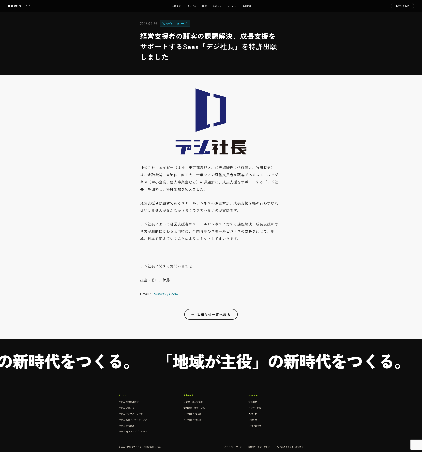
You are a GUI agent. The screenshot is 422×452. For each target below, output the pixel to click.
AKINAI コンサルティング (131, 413)
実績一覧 (252, 413)
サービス (191, 6)
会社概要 (247, 6)
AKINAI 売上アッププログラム (133, 431)
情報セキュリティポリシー (260, 446)
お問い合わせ (254, 425)
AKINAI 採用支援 (126, 425)
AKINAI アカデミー (127, 407)
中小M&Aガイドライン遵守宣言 (289, 446)
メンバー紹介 (254, 407)
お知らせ (217, 6)
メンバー (232, 6)
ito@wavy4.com (165, 293)
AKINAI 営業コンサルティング (133, 419)
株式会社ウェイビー (20, 6)
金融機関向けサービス (194, 407)
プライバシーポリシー (234, 446)
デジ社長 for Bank (192, 413)
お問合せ (176, 6)
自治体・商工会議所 (193, 401)
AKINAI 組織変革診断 (129, 401)
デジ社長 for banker (192, 419)
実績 (204, 6)
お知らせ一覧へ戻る (211, 314)
